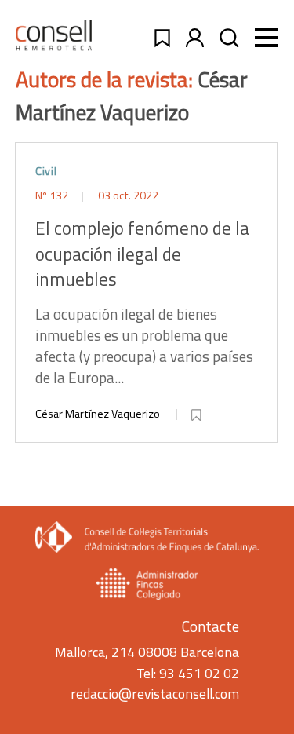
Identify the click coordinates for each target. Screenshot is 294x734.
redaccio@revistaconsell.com (155, 693)
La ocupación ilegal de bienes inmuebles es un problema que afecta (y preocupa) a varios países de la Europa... (144, 302)
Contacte (210, 626)
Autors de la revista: (107, 79)
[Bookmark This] (198, 412)
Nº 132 (53, 195)
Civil (46, 171)
